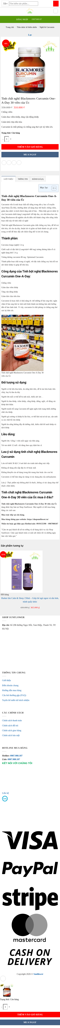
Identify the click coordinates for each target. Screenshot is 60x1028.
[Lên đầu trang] (3, 978)
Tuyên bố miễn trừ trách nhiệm (15, 700)
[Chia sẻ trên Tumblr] (19, 162)
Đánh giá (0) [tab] (38, 179)
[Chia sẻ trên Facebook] (4, 162)
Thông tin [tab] (23, 179)
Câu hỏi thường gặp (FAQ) (14, 695)
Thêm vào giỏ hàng (30, 147)
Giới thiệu (6, 680)
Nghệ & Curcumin (47, 27)
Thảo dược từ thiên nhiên (27, 27)
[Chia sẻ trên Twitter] (9, 162)
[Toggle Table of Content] (52, 188)
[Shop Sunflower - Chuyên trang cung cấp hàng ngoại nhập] (30, 10)
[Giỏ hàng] (55, 11)
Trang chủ (10, 27)
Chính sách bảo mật (11, 735)
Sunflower (38, 974)
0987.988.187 (19, 755)
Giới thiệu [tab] (8, 179)
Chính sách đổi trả (10, 725)
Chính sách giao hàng (11, 730)
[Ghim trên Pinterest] (14, 162)
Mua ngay (30, 154)
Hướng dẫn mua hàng (11, 690)
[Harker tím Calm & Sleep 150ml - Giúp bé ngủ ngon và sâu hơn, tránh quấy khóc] (22, 571)
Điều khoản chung (10, 685)
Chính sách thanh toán (12, 720)
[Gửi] (56, 3)
